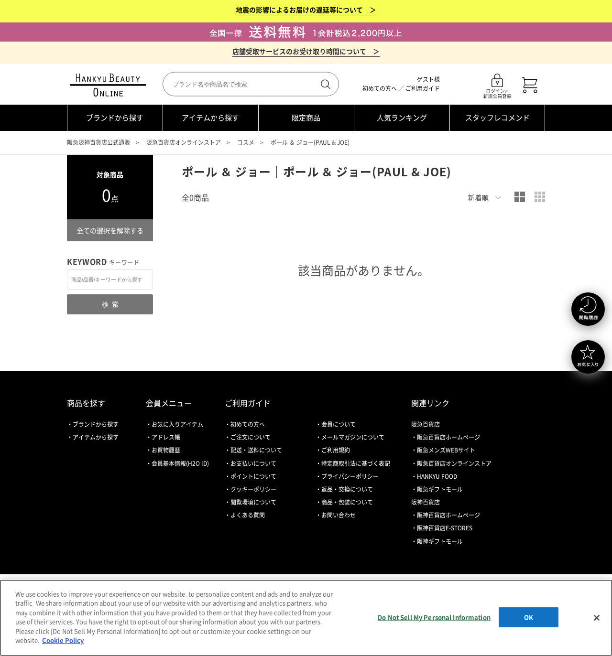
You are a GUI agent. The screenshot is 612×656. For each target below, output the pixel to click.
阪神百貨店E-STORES (444, 528)
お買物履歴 (166, 450)
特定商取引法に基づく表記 (355, 463)
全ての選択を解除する (109, 230)
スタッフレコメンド (497, 117)
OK (528, 617)
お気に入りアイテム (177, 424)
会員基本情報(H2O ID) (180, 463)
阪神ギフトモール (440, 541)
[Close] (596, 617)
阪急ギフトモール (440, 489)
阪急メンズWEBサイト (446, 450)
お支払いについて (253, 463)
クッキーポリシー (253, 489)
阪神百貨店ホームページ (448, 515)
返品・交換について (347, 489)
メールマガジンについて (352, 437)
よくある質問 (247, 515)
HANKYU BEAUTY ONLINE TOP (110, 85)
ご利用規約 (335, 450)
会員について (338, 424)
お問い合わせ (338, 515)
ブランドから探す (114, 117)
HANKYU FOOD (437, 476)
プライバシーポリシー (350, 476)
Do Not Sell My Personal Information (434, 617)
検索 (324, 84)
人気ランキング (402, 117)
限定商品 (306, 117)
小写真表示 (540, 197)
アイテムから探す (210, 117)
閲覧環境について (253, 502)
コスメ (245, 142)
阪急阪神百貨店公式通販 (98, 142)
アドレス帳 (166, 437)
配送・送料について (256, 450)
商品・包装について (347, 502)
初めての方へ (379, 88)
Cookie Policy (63, 640)
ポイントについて (253, 476)
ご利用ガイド (422, 88)
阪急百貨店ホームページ (448, 437)
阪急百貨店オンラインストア (183, 142)
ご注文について (250, 437)
